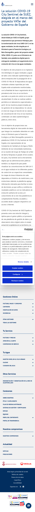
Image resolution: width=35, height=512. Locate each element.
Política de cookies (17, 474)
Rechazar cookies (17, 280)
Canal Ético (17, 480)
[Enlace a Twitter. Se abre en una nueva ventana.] (20, 487)
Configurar (16, 274)
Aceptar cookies (17, 268)
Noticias (5, 451)
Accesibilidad (17, 483)
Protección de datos (17, 477)
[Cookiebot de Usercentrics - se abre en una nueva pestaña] (25, 229)
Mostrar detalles (23, 262)
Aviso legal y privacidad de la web (17, 472)
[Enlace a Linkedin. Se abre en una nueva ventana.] (23, 487)
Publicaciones (7, 454)
